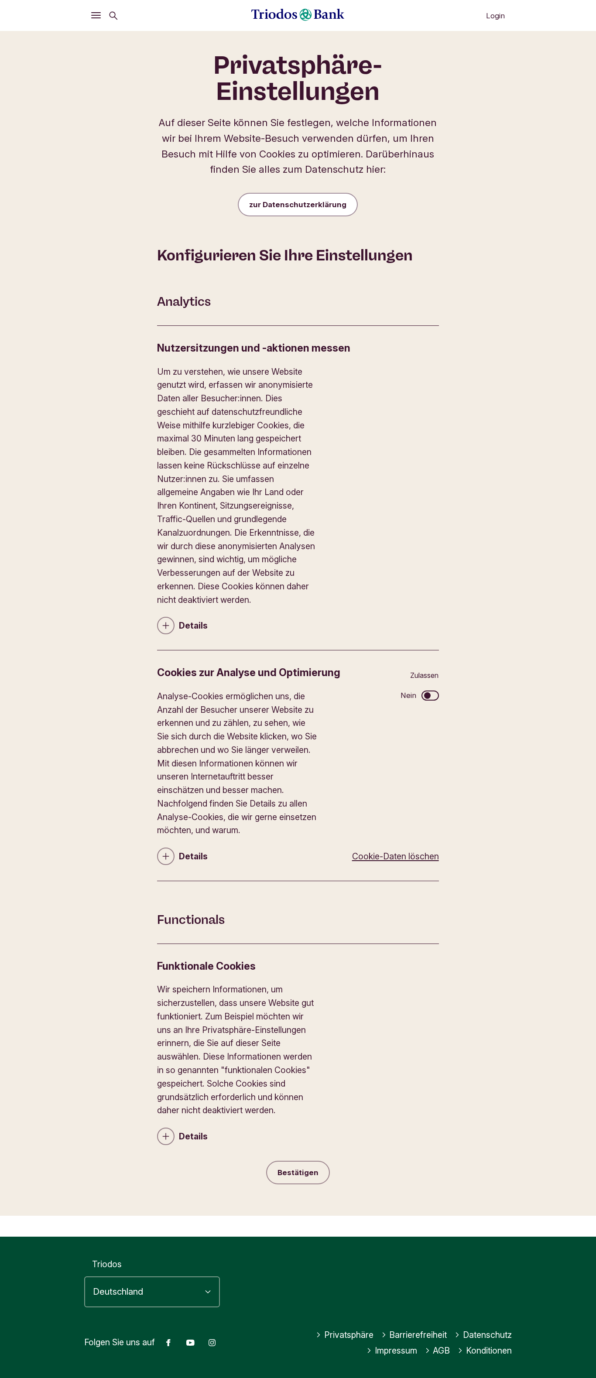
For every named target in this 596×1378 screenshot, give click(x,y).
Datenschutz (487, 1335)
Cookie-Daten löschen (395, 856)
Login (495, 15)
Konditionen (489, 1350)
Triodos (107, 1264)
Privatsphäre (348, 1335)
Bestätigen (298, 1172)
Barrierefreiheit (418, 1335)
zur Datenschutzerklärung (297, 204)
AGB (441, 1350)
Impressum (396, 1350)
